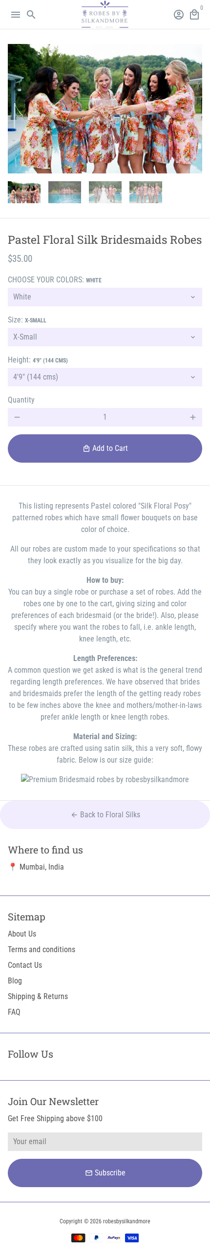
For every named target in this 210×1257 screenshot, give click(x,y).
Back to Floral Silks (105, 814)
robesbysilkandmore (126, 1221)
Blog (15, 980)
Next (193, 109)
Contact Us (25, 965)
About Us (22, 933)
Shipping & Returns (38, 996)
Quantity (21, 400)
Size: (27, 319)
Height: (38, 359)
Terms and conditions (41, 949)
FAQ (14, 1012)
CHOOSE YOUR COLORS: (55, 279)
